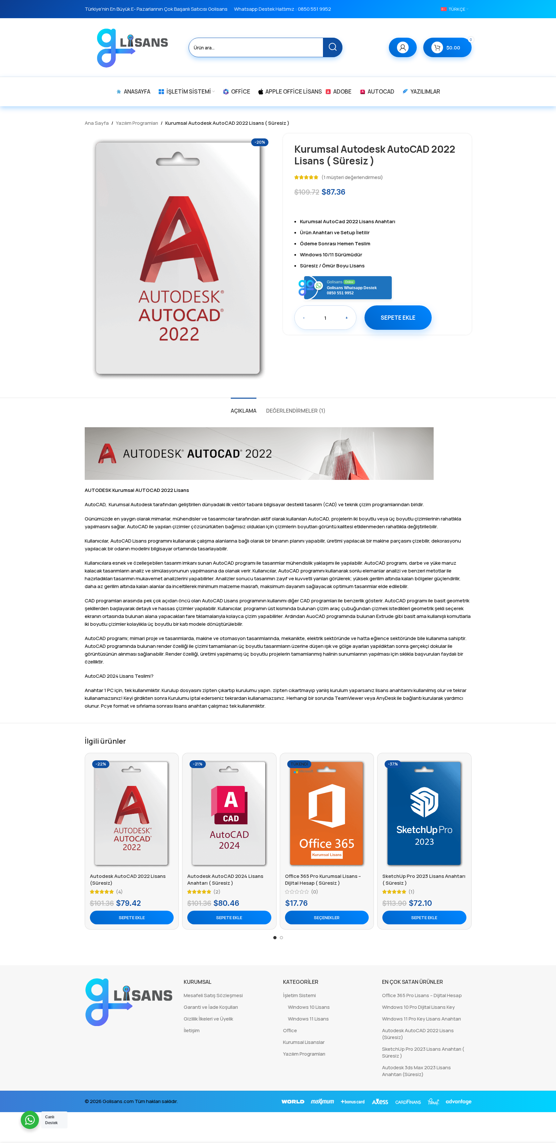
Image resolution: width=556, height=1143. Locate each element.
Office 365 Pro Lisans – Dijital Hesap (422, 995)
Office (290, 1030)
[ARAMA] (332, 47)
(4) (119, 891)
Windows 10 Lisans (309, 1007)
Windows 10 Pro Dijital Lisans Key (418, 1007)
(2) (217, 891)
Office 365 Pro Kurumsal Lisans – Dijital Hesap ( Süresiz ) (323, 879)
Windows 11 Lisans (308, 1018)
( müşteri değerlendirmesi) (352, 177)
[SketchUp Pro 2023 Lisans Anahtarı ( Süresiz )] (424, 814)
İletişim (192, 1030)
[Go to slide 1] (275, 937)
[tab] (243, 407)
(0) (314, 891)
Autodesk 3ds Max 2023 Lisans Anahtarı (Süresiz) (416, 1071)
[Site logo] (133, 47)
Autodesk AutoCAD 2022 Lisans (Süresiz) (418, 1034)
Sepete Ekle (398, 317)
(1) (411, 891)
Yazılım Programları (137, 123)
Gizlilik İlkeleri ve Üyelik (208, 1018)
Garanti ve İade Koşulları (211, 1007)
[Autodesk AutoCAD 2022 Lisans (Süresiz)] (132, 814)
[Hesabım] (403, 47)
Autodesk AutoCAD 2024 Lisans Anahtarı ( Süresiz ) (225, 879)
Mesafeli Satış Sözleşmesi (213, 995)
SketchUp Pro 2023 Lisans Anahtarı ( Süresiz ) (423, 1052)
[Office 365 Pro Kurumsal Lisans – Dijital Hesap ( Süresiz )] (327, 814)
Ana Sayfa (97, 123)
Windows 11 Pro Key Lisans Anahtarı (421, 1018)
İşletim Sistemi (299, 995)
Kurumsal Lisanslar (304, 1042)
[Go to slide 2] (281, 937)
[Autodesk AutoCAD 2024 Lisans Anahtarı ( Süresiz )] (229, 814)
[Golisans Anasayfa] (129, 1001)
